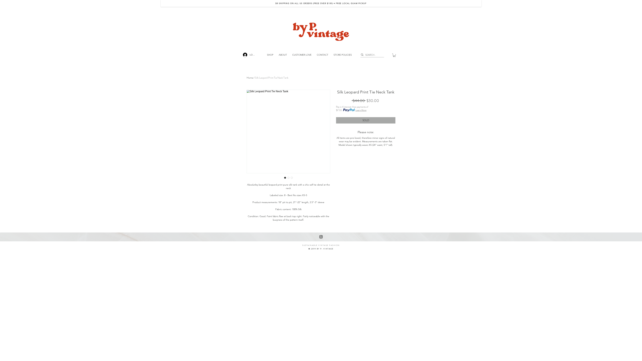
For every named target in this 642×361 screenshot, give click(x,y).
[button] (394, 55)
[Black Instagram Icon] (321, 237)
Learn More (360, 110)
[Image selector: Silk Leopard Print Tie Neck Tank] (285, 177)
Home (250, 78)
